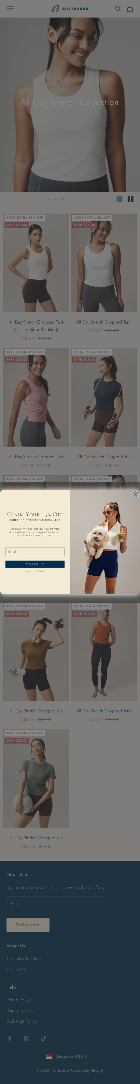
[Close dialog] (135, 494)
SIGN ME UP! (34, 564)
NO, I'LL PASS (35, 571)
